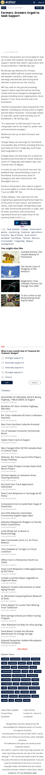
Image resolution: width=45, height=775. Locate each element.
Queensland (7, 671)
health (14, 667)
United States (26, 684)
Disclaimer (5, 716)
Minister (33, 667)
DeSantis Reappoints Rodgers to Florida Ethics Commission (21, 523)
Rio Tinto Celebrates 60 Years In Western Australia (21, 416)
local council (30, 235)
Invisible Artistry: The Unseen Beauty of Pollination (31, 254)
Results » (35, 383)
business (17, 671)
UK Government (8, 692)
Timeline (5, 390)
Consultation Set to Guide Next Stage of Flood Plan (21, 505)
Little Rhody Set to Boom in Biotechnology (15, 532)
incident (27, 700)
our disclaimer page (29, 773)
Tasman (26, 238)
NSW (29, 663)
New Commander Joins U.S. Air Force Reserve (19, 541)
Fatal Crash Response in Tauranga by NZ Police (21, 494)
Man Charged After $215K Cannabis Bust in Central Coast (21, 449)
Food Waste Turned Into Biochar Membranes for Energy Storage (17, 632)
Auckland (5, 238)
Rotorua (35, 238)
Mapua (29, 241)
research (22, 663)
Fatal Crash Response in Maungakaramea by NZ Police (22, 570)
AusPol (16, 684)
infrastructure (32, 675)
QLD (17, 692)
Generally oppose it (14, 367)
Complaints (28, 716)
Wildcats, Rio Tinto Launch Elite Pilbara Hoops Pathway (21, 458)
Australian (12, 663)
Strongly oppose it (14, 372)
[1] (9, 756)
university (26, 659)
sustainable (23, 688)
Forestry (5, 235)
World (4, 8)
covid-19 (38, 671)
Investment (6, 680)
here (23, 217)
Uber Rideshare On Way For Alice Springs (21, 624)
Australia (5, 659)
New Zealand (13, 229)
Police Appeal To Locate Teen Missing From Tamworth (20, 606)
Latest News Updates (10, 710)
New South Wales (19, 675)
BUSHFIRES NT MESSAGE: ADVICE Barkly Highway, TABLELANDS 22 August (21, 398)
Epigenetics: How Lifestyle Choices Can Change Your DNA (31, 283)
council (25, 671)
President (13, 696)
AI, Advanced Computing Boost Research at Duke (21, 597)
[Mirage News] (8, 2)
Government (35, 229)
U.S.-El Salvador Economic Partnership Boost (20, 432)
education (16, 680)
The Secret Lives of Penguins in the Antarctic (30, 269)
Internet (18, 700)
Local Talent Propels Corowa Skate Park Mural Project (21, 467)
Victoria (36, 663)
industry (35, 680)
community (35, 659)
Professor (6, 667)
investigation (7, 684)
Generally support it (14, 362)
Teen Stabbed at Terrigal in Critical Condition (18, 550)
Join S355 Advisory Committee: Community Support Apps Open (17, 514)
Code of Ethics (29, 710)
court (11, 700)
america (35, 696)
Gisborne (25, 232)
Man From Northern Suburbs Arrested (20, 424)
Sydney (5, 696)
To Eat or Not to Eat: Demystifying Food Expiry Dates (31, 298)
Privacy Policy (6, 713)
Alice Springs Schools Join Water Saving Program (21, 617)
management (7, 244)
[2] (11, 756)
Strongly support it (14, 358)
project (35, 684)
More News (23, 649)
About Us (37, 713)
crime (4, 688)
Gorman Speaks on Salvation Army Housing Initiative (18, 476)
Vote (7, 383)
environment (23, 667)
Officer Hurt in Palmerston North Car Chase (19, 561)
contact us (12, 773)
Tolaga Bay (19, 241)
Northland (16, 238)
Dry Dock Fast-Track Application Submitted (17, 485)
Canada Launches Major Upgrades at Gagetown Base (19, 579)
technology (26, 680)
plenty (4, 232)
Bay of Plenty (17, 235)
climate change (25, 696)
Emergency (12, 688)
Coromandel (7, 241)
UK (31, 671)
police (4, 663)
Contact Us (27, 713)
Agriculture (36, 232)
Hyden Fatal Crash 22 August (15, 440)
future (33, 692)
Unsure (8, 377)
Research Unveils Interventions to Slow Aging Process (21, 588)
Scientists (25, 692)
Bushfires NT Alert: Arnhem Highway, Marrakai (19, 407)
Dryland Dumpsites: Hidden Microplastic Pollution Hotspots (21, 641)
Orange (24, 229)
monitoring (14, 232)
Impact (5, 700)
